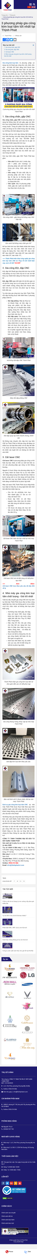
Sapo (22, 1241)
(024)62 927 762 (8, 1129)
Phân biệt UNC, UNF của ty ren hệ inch (14, 928)
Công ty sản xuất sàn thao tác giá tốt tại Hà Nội (17, 951)
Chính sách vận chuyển (8, 1212)
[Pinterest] (23, 881)
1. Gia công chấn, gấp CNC (12, 47)
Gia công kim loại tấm (10, 63)
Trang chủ (4, 15)
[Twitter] (17, 881)
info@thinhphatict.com (15, 865)
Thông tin (12, 15)
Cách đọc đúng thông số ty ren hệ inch (15, 940)
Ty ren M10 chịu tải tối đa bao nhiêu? (14, 915)
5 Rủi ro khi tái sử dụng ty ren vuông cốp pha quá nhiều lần (18, 902)
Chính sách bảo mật (7, 1223)
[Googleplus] (20, 881)
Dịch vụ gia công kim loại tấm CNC (15, 805)
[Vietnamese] (29, 7)
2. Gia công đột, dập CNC (11, 49)
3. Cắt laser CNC (9, 52)
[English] (34, 7)
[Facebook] (14, 881)
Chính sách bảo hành (7, 1219)
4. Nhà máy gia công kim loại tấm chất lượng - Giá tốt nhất (18, 55)
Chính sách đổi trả (7, 1216)
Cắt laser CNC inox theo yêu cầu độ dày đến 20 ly (18, 587)
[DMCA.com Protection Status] (9, 1198)
